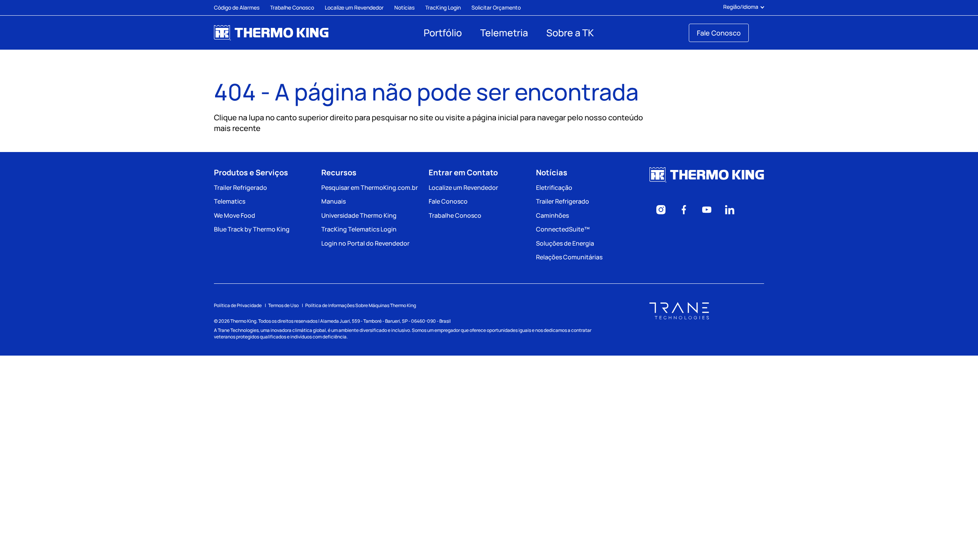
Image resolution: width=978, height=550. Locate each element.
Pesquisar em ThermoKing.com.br (369, 187)
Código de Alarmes (236, 7)
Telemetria (504, 32)
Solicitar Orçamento (496, 7)
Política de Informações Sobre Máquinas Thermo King (360, 305)
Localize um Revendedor (354, 7)
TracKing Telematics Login (359, 229)
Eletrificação (554, 187)
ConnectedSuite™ (562, 229)
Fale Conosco (719, 32)
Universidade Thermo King (359, 215)
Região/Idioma (740, 7)
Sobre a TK (570, 32)
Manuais (333, 201)
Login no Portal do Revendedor (365, 243)
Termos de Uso (283, 305)
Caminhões (552, 215)
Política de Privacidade (238, 305)
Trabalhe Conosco (292, 7)
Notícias (404, 7)
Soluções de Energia (565, 243)
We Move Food (234, 215)
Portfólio (443, 32)
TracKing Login (443, 7)
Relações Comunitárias (569, 257)
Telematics (229, 201)
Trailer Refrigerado (240, 187)
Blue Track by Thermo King (252, 229)
